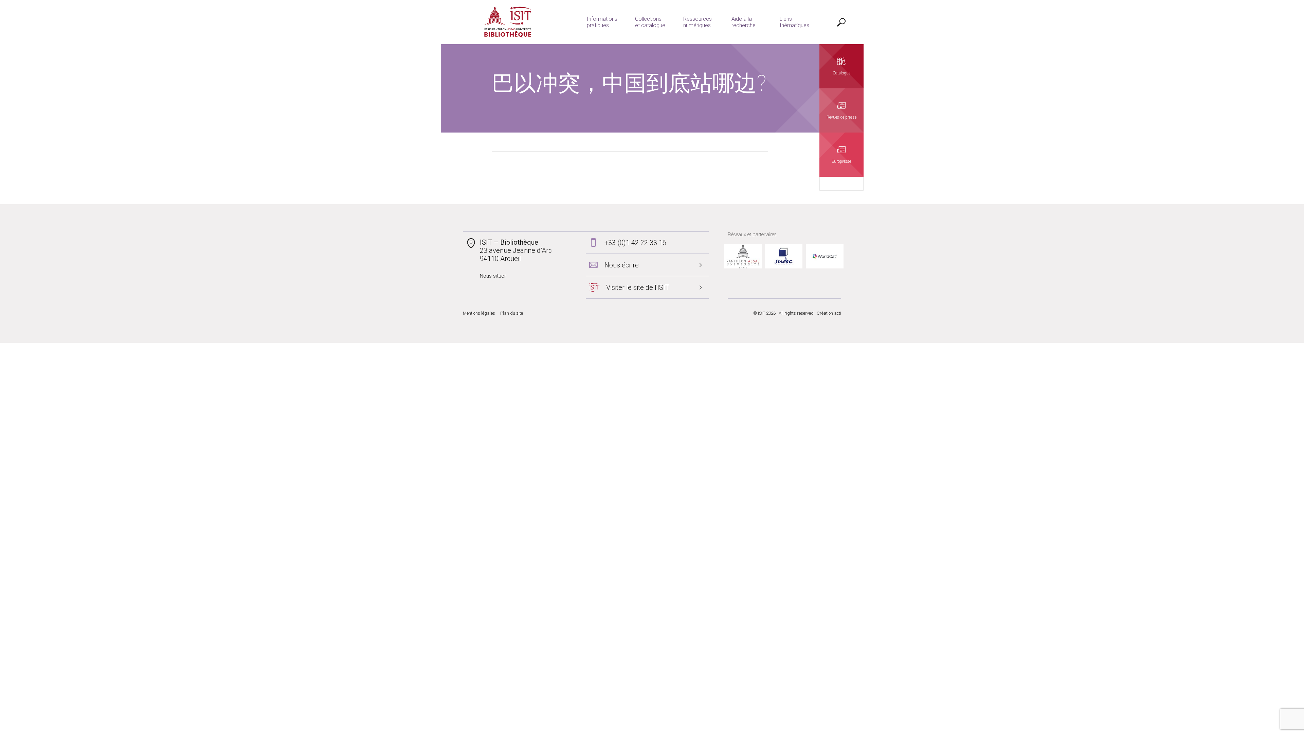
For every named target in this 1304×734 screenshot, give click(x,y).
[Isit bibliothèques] (508, 22)
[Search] (841, 22)
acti (837, 313)
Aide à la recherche (743, 22)
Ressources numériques (697, 22)
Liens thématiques (794, 22)
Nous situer (493, 276)
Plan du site (511, 313)
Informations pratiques (602, 22)
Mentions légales (479, 313)
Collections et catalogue (650, 22)
